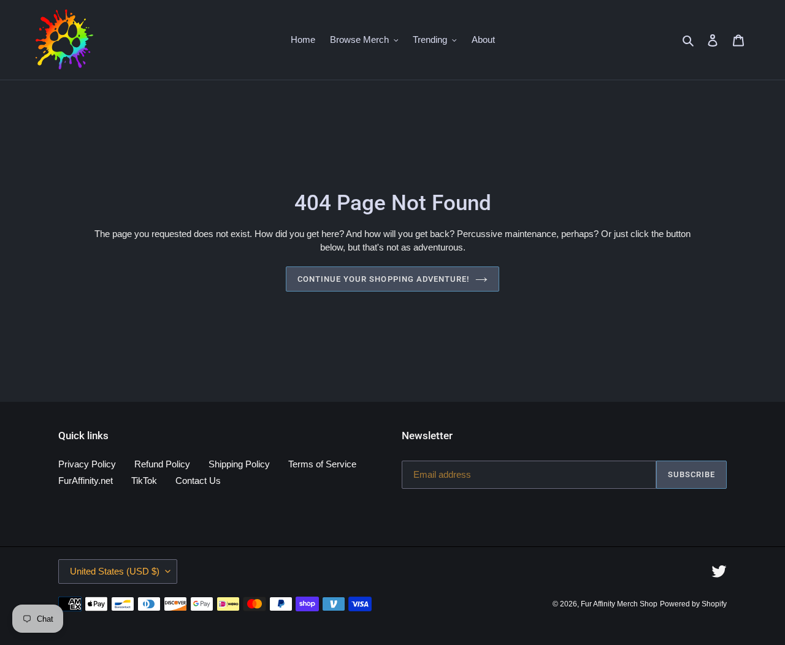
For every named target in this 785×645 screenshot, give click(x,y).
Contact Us (198, 480)
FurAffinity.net (85, 480)
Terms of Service (322, 464)
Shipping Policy (239, 464)
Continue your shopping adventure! (383, 279)
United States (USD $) (114, 571)
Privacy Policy (87, 464)
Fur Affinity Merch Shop (619, 604)
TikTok (144, 480)
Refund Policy (162, 464)
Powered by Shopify (693, 604)
